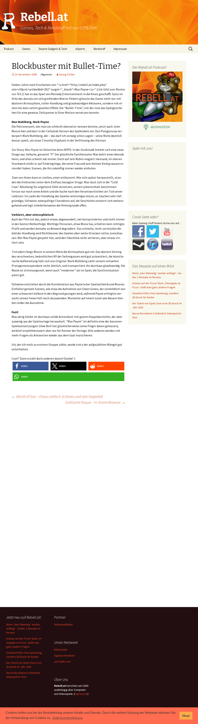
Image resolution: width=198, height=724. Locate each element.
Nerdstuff (99, 49)
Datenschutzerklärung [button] (67, 718)
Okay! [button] (186, 715)
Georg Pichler (67, 74)
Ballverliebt (60, 649)
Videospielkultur (63, 624)
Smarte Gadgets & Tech (53, 49)
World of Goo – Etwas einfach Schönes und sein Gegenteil (57, 396)
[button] (31, 366)
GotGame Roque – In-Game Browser (95, 402)
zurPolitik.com (62, 661)
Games (26, 49)
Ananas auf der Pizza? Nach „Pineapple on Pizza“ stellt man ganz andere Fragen (24, 642)
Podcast (9, 49)
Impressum (120, 49)
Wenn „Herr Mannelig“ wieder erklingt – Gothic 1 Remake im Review (23, 628)
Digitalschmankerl (64, 655)
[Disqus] (99, 457)
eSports (80, 49)
